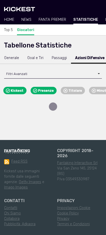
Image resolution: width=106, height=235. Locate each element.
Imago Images (16, 187)
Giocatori (25, 30)
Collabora (12, 219)
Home (9, 19)
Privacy (63, 219)
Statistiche (85, 19)
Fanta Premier (52, 19)
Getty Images (30, 182)
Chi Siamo (12, 213)
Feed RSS (19, 161)
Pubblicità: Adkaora (20, 224)
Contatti (10, 208)
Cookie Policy (68, 213)
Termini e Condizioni (73, 224)
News (26, 19)
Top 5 (8, 30)
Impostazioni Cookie (73, 208)
